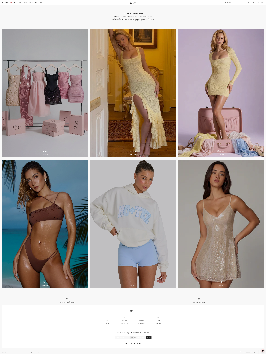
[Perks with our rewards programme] (67, 300)
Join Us (148, 337)
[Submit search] (245, 2)
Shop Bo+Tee (133, 285)
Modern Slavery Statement (19, 352)
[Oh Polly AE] (133, 2)
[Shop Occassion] (133, 93)
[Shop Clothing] (221, 93)
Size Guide (124, 317)
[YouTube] (139, 343)
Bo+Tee (40, 2)
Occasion (25, 2)
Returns (107, 320)
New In (6, 2)
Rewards (107, 323)
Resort (15, 2)
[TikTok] (134, 343)
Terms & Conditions (158, 317)
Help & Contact (124, 320)
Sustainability (158, 323)
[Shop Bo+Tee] (133, 224)
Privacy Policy (141, 320)
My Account (107, 317)
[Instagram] (131, 343)
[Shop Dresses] (45, 93)
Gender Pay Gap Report (30, 352)
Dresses (19, 2)
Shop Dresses (45, 154)
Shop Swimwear (45, 285)
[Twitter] (128, 343)
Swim (36, 2)
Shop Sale (221, 285)
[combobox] (132, 337)
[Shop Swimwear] (45, 224)
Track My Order (107, 326)
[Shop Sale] (221, 224)
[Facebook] (126, 343)
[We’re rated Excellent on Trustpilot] (199, 300)
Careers (158, 320)
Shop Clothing (221, 154)
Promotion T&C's (141, 323)
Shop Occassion (133, 154)
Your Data (11, 352)
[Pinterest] (137, 343)
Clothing (31, 2)
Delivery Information (124, 323)
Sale (11, 2)
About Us (141, 317)
